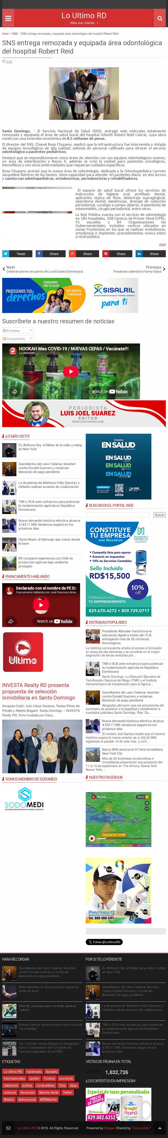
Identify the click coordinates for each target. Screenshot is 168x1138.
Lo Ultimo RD (84, 15)
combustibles (46, 1085)
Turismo (49, 1078)
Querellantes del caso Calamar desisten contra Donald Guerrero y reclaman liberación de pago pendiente (130, 696)
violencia (10, 1092)
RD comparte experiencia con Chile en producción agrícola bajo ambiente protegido (46, 562)
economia (66, 1078)
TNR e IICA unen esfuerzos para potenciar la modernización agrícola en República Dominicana (132, 668)
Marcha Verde (49, 1092)
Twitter (67, 1092)
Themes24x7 (141, 1127)
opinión (34, 1078)
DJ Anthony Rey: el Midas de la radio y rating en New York (50, 447)
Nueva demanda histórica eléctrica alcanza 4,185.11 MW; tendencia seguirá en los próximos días (133, 725)
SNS (162, 244)
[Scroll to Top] (160, 1127)
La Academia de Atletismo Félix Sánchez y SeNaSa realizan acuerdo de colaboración (49, 485)
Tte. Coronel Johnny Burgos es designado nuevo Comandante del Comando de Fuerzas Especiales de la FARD (49, 1048)
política (27, 1085)
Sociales (52, 1071)
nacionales (34, 1071)
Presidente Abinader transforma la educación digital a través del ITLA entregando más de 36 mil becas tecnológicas (127, 637)
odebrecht (11, 1085)
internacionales (14, 1078)
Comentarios (15, 338)
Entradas (13, 330)
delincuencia (27, 1099)
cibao (73, 1085)
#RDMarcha (48, 1099)
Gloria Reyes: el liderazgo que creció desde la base (49, 541)
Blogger (109, 1127)
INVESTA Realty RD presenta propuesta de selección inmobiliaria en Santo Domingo (38, 691)
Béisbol (9, 1099)
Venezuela (27, 1092)
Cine (62, 1085)
